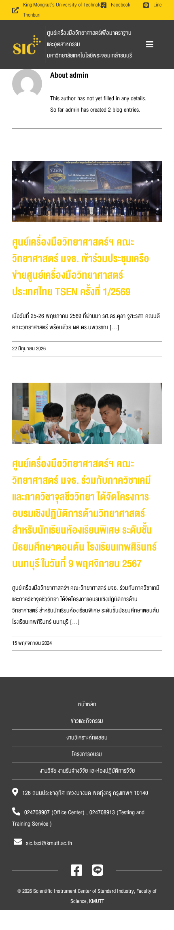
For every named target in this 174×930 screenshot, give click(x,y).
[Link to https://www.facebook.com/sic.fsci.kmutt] (76, 870)
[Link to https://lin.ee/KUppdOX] (97, 870)
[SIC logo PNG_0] (27, 36)
